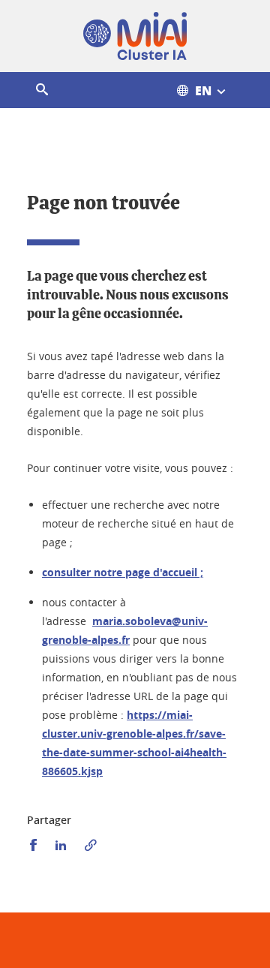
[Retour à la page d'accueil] (135, 36)
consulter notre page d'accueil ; (122, 572)
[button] (42, 90)
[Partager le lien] (91, 845)
